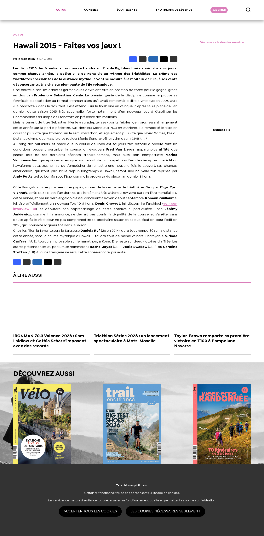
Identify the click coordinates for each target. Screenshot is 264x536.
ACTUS (61, 10)
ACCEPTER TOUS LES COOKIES (90, 511)
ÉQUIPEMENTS (127, 10)
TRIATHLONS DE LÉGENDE (174, 10)
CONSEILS (91, 10)
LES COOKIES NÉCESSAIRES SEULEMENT (165, 511)
